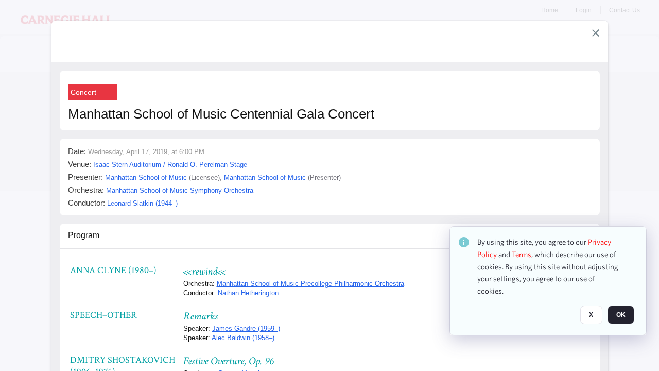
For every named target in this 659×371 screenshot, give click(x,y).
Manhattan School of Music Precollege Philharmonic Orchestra (310, 284)
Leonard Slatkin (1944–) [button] (142, 203)
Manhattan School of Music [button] (146, 177)
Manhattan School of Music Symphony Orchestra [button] (179, 190)
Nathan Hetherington (248, 293)
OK (621, 314)
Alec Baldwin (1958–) (243, 338)
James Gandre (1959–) (246, 328)
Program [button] (83, 235)
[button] (595, 33)
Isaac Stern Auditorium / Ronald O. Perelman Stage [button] (170, 164)
